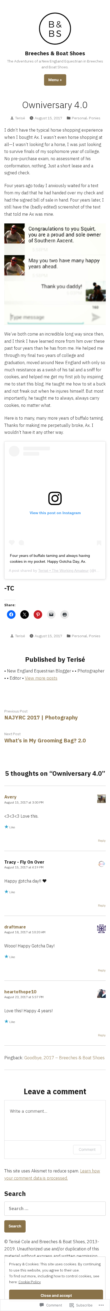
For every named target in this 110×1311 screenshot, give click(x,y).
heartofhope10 (20, 992)
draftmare (15, 927)
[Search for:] (55, 1208)
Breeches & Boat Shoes (55, 53)
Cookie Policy (29, 1281)
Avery (10, 797)
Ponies (94, 118)
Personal (79, 118)
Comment (87, 1149)
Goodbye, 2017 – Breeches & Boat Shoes (64, 1058)
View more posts (41, 678)
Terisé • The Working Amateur (63, 570)
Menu (57, 80)
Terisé (20, 118)
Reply (102, 840)
